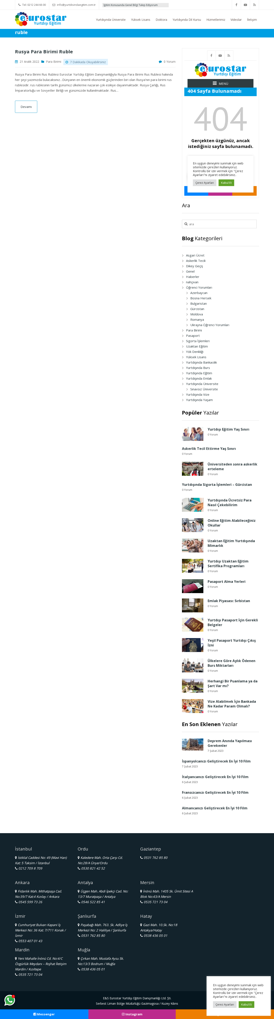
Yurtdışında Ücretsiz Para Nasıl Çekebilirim (230, 502)
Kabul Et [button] (246, 1004)
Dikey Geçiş (194, 266)
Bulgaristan (198, 303)
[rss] (254, 5)
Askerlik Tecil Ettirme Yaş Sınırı (209, 448)
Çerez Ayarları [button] (225, 1004)
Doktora (161, 20)
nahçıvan (192, 282)
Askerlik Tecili (196, 260)
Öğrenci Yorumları (199, 287)
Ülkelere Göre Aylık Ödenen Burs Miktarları (231, 663)
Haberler (192, 277)
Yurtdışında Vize (197, 394)
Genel (190, 271)
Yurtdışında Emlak (199, 378)
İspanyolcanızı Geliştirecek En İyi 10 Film (216, 761)
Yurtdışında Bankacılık (201, 362)
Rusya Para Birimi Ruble (44, 51)
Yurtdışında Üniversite (111, 20)
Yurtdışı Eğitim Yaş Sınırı (228, 429)
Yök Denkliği (194, 351)
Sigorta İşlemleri (198, 341)
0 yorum (170, 62)
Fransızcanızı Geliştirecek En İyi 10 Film (215, 792)
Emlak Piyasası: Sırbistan (229, 600)
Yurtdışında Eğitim (199, 373)
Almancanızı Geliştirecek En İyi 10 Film (214, 808)
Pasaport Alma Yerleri (227, 581)
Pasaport (193, 335)
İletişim (252, 20)
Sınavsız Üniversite (204, 389)
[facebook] (236, 5)
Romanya (197, 319)
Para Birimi (53, 62)
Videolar (236, 20)
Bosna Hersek (200, 298)
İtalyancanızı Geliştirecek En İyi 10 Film (215, 776)
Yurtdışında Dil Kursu (187, 20)
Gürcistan (197, 309)
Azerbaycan (198, 293)
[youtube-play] (245, 5)
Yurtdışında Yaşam (199, 400)
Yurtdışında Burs (198, 368)
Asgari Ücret (195, 255)
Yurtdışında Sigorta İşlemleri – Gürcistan (217, 484)
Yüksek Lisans (140, 20)
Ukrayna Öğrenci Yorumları (209, 325)
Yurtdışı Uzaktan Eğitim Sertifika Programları (228, 563)
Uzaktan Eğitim (197, 346)
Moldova (196, 314)
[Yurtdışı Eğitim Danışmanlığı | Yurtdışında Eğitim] (40, 18)
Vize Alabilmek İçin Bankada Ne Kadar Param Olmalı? (232, 704)
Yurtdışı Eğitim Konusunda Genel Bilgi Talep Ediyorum (107, 5)
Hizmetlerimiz (215, 20)
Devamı (26, 106)
